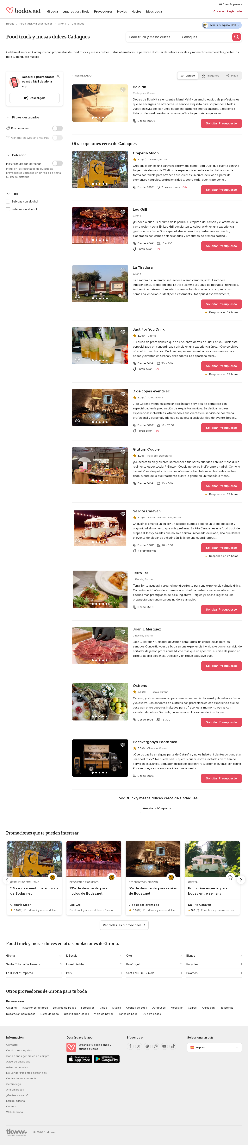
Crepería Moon (146, 153)
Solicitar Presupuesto (221, 123)
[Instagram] (155, 1046)
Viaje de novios (104, 1014)
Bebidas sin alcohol (24, 209)
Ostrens (140, 685)
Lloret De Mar (75, 964)
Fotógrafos (88, 1007)
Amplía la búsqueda (157, 808)
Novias (122, 12)
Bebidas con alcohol (25, 201)
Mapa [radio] (234, 75)
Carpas (192, 1007)
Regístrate (234, 11)
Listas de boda (49, 1014)
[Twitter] (138, 1046)
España (200, 1047)
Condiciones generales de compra (27, 1056)
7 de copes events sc (151, 391)
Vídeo (103, 1007)
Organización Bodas (76, 1014)
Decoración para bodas (20, 1014)
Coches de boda (136, 1007)
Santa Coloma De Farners (23, 964)
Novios (136, 12)
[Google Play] (107, 1062)
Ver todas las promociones (122, 925)
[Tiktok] (172, 1046)
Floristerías (226, 1007)
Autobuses (159, 1007)
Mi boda (52, 12)
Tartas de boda (128, 1014)
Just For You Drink (148, 329)
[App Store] (79, 1062)
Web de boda (14, 1112)
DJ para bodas (152, 1014)
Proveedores (103, 12)
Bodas (10, 23)
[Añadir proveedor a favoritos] (123, 90)
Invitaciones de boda (35, 1007)
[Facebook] (130, 1046)
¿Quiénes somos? (17, 1095)
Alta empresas (15, 1089)
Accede (218, 11)
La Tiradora (143, 267)
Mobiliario (177, 1007)
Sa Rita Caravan (147, 511)
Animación (208, 1007)
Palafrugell (133, 964)
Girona (62, 23)
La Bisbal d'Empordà (19, 973)
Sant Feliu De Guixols (140, 973)
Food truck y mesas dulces (36, 23)
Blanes (190, 956)
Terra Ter (140, 573)
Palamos (192, 973)
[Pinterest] (147, 1046)
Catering (11, 1007)
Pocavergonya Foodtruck (155, 742)
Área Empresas (232, 4)
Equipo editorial (15, 1100)
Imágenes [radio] (213, 75)
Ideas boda (154, 12)
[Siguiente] (241, 879)
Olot (129, 956)
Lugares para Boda (76, 12)
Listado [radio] (190, 75)
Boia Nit (139, 87)
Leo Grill (140, 209)
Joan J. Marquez (147, 629)
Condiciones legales (19, 1050)
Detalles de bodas (64, 1007)
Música (116, 1007)
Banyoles (192, 964)
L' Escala (71, 956)
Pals (69, 973)
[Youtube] (164, 1046)
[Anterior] (7, 879)
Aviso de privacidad (18, 1061)
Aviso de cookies (17, 1067)
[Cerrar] (58, 76)
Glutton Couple (146, 449)
